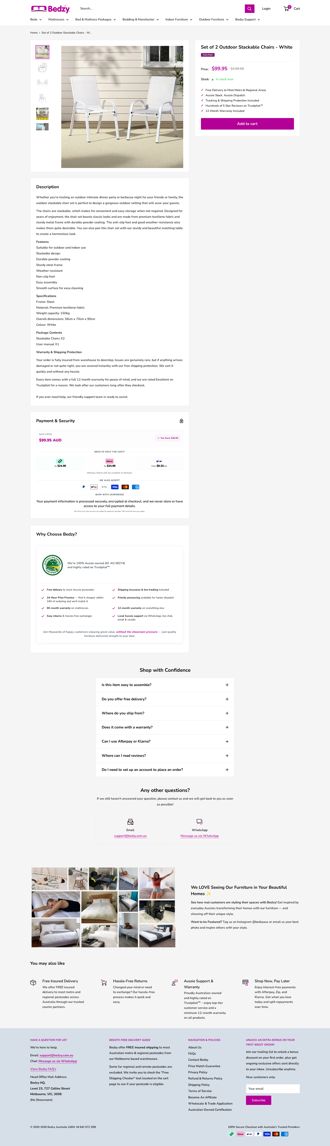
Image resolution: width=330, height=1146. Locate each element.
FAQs (192, 1053)
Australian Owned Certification (210, 1110)
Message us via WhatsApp (200, 836)
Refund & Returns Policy (205, 1078)
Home (34, 33)
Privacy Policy (197, 1072)
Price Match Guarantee (204, 1066)
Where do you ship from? (123, 713)
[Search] (249, 8)
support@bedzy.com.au (130, 836)
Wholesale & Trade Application (210, 1103)
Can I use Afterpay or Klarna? (126, 741)
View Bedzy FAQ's (43, 1069)
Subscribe (258, 1100)
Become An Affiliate (202, 1097)
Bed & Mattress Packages (93, 19)
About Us (195, 1047)
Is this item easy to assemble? (126, 684)
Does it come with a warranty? (127, 727)
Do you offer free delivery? (124, 699)
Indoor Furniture (176, 19)
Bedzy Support (245, 19)
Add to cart (247, 123)
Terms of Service (200, 1091)
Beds (33, 19)
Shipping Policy (199, 1085)
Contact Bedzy (198, 1060)
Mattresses (56, 19)
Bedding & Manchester (139, 19)
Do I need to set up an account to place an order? (142, 769)
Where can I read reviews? (124, 755)
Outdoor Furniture (211, 19)
